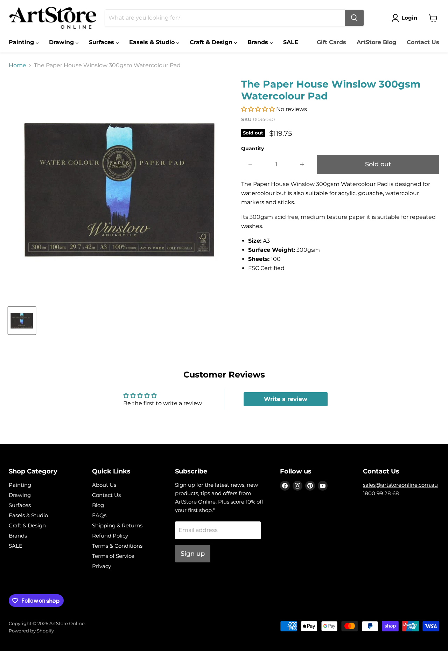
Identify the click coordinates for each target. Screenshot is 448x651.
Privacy (101, 566)
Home (17, 65)
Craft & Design (212, 42)
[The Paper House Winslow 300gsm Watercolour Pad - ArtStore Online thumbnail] (22, 320)
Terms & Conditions (117, 545)
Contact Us (423, 42)
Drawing (62, 42)
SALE (290, 42)
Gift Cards (331, 42)
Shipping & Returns (117, 525)
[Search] (354, 18)
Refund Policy (110, 535)
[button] (258, 109)
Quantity (252, 148)
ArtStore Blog (376, 42)
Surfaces (102, 42)
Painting (22, 42)
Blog (98, 505)
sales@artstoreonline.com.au (400, 485)
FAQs (99, 515)
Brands (258, 42)
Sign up (193, 553)
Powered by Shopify (31, 630)
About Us (104, 485)
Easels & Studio (152, 42)
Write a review (285, 399)
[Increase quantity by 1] (302, 164)
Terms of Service (113, 556)
